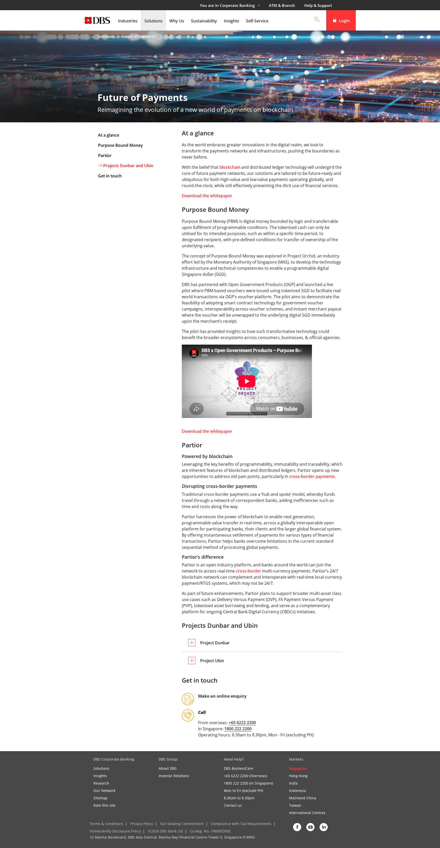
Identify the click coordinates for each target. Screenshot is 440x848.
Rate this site (104, 805)
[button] (314, 20)
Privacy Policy (141, 823)
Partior (105, 155)
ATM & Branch (282, 5)
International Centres (307, 812)
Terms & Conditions (106, 823)
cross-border (248, 571)
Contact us (233, 805)
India (293, 783)
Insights (100, 775)
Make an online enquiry (222, 696)
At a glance (108, 135)
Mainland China (302, 797)
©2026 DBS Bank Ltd (165, 831)
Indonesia (297, 790)
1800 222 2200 (238, 729)
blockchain (229, 167)
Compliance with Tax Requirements (241, 823)
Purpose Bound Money (120, 145)
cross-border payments (312, 476)
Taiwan (295, 805)
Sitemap (100, 797)
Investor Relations (174, 775)
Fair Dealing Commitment (182, 823)
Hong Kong (298, 775)
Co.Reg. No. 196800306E (210, 831)
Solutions (106, 36)
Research (101, 783)
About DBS (168, 768)
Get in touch (110, 176)
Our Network (104, 790)
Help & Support (318, 5)
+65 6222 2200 (242, 722)
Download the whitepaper (207, 196)
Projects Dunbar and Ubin (128, 165)
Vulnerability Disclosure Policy (115, 831)
